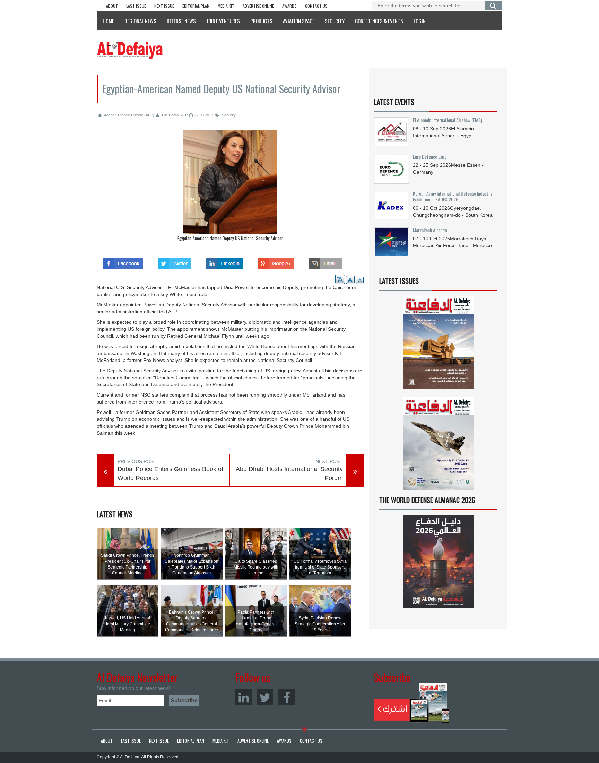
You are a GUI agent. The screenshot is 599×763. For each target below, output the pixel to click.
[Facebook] (286, 697)
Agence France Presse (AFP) (128, 115)
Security (228, 115)
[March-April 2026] (438, 345)
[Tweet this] (174, 261)
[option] (230, 187)
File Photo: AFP (174, 115)
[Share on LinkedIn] (224, 261)
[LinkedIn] (243, 697)
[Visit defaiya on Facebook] (123, 261)
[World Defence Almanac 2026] (438, 561)
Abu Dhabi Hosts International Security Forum (289, 474)
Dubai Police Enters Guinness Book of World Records (170, 474)
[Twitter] (265, 697)
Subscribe (411, 703)
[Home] (130, 50)
